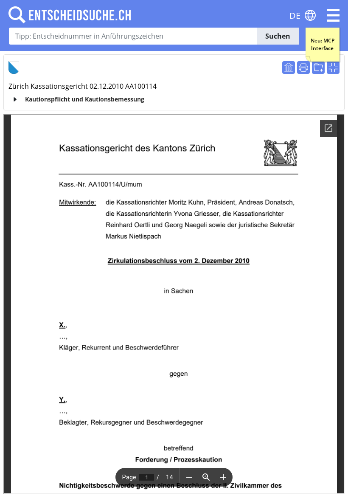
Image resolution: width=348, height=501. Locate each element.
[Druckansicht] (303, 67)
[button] (333, 15)
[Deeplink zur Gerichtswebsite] (288, 67)
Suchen (277, 36)
